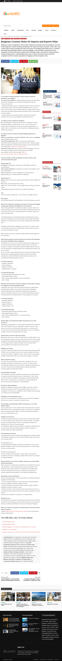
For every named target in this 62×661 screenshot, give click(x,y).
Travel (12, 38)
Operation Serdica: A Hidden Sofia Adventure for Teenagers (22, 605)
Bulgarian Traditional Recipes (49, 623)
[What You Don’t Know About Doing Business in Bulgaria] (57, 136)
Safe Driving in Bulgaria (45, 125)
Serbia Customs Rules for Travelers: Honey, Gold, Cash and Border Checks (21, 532)
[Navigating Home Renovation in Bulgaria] (57, 178)
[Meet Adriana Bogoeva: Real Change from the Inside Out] (5, 625)
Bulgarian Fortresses (52, 604)
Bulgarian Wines (46, 625)
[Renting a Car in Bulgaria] (25, 619)
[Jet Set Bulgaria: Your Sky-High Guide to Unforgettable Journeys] (25, 630)
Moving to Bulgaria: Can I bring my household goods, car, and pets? (19, 526)
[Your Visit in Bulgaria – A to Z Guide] (25, 625)
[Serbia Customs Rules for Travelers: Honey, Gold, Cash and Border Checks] (56, 96)
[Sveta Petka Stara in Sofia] (8, 596)
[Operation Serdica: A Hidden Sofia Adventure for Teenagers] (23, 596)
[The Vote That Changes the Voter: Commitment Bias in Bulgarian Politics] (5, 619)
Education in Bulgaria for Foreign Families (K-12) (47, 118)
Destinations (3, 602)
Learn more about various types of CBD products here (14, 154)
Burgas (44, 629)
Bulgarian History (54, 637)
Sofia (48, 627)
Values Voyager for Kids (48, 635)
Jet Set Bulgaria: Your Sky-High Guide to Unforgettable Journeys (34, 630)
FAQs (6, 36)
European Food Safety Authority (18, 146)
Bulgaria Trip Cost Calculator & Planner (37, 604)
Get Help (45, 102)
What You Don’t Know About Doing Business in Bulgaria (47, 136)
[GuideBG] (13, 13)
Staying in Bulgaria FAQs (9, 524)
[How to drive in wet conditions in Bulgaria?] (57, 169)
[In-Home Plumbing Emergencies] (57, 186)
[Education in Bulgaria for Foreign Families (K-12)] (57, 118)
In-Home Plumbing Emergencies (46, 186)
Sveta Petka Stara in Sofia (6, 604)
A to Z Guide (45, 621)
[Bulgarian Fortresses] (54, 596)
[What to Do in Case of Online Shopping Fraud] (56, 105)
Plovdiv (52, 627)
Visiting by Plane (23, 38)
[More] (39, 572)
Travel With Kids (51, 631)
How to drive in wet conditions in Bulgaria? (47, 168)
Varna (56, 627)
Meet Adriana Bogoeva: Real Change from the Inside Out (14, 625)
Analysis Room (46, 619)
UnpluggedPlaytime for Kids (49, 633)
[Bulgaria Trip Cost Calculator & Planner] (39, 596)
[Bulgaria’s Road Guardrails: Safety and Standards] (5, 631)
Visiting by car (16, 38)
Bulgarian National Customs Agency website (16, 511)
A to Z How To (7, 38)
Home (2, 36)
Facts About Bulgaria (47, 639)
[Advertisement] (41, 13)
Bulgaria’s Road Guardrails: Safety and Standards (13, 631)
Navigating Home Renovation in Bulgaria (47, 177)
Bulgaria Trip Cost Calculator (10, 529)
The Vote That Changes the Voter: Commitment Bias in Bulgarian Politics (14, 620)
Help (54, 621)
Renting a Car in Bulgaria (34, 618)
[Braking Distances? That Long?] (57, 127)
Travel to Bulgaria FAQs (8, 521)
